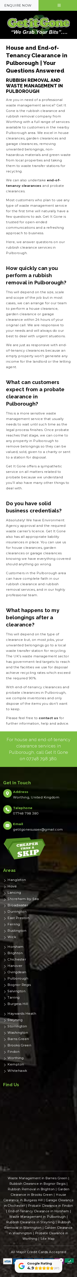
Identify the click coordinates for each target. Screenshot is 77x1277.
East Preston (18, 918)
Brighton (15, 953)
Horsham (15, 947)
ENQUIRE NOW (18, 5)
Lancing (14, 892)
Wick (11, 937)
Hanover (14, 966)
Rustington (16, 931)
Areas (9, 870)
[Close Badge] (61, 1260)
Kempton (15, 1064)
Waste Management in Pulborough (37, 1217)
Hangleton (16, 880)
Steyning (14, 1020)
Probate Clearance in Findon (50, 1206)
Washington (17, 1033)
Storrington (17, 1026)
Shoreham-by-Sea (23, 899)
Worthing (15, 1058)
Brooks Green (19, 1045)
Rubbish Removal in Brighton (31, 1189)
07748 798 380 (41, 758)
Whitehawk (17, 1071)
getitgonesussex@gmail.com (38, 829)
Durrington (17, 912)
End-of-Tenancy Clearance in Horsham (38, 1211)
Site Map (47, 1239)
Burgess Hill (17, 1004)
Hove (12, 886)
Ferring (13, 924)
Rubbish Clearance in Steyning (30, 1222)
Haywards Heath (21, 1013)
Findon (13, 1052)
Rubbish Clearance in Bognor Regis (37, 1184)
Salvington (16, 991)
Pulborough (17, 978)
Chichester (16, 959)
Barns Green (18, 1039)
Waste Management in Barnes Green (37, 1178)
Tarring (13, 997)
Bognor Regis (19, 985)
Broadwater (17, 905)
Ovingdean (16, 972)
